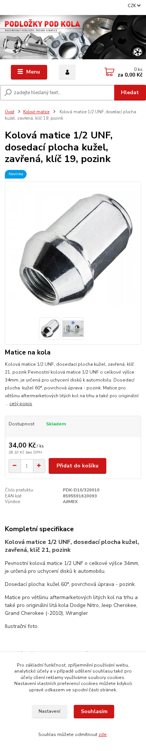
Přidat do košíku (77, 465)
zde (102, 734)
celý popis (20, 404)
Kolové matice (36, 112)
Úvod (9, 112)
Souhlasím (94, 711)
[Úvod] (73, 37)
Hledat (130, 92)
